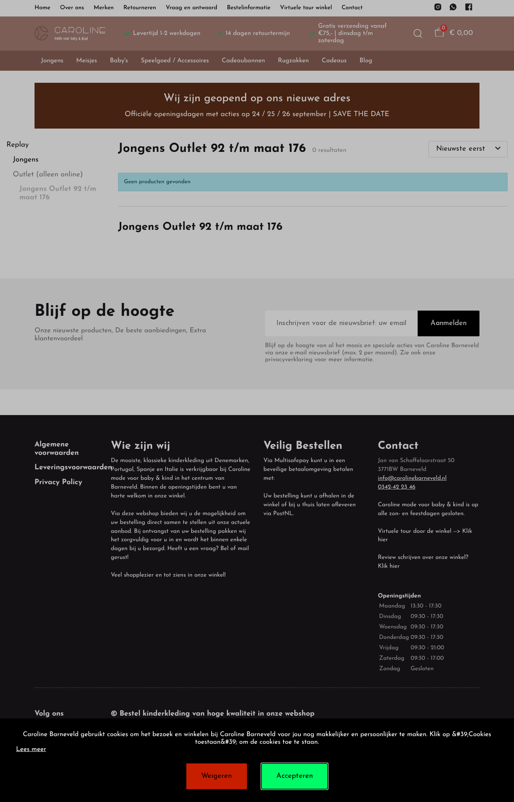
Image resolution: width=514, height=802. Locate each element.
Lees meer (31, 750)
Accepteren (294, 776)
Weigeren (216, 776)
